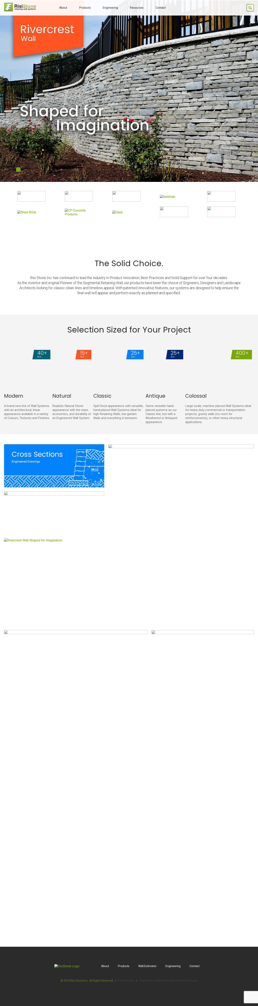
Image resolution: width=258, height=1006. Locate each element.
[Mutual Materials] (221, 200)
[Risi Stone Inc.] (20, 10)
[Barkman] (167, 197)
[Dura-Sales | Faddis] (174, 216)
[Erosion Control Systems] (221, 216)
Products (85, 7)
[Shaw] (26, 212)
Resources (137, 7)
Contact (161, 7)
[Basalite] (126, 200)
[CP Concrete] (81, 214)
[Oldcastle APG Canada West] (79, 200)
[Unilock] (31, 200)
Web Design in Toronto (183, 980)
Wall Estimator (147, 966)
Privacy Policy (126, 980)
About (63, 7)
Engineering (110, 7)
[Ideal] (117, 212)
